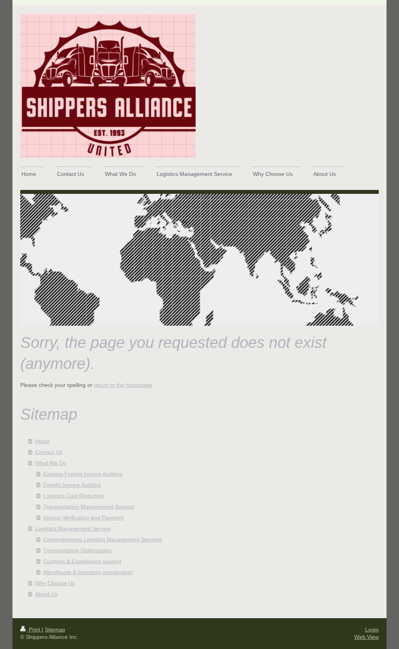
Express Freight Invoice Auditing (82, 474)
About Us (46, 594)
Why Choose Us (55, 583)
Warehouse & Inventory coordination (88, 572)
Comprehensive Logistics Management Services (102, 539)
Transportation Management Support (88, 507)
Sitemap (55, 629)
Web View (366, 637)
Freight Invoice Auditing (72, 485)
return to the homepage (123, 385)
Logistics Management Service (73, 528)
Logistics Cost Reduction (73, 496)
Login (372, 629)
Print (34, 629)
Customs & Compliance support (82, 561)
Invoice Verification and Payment (83, 517)
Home (42, 441)
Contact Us (48, 452)
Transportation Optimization (77, 550)
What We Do (50, 463)
